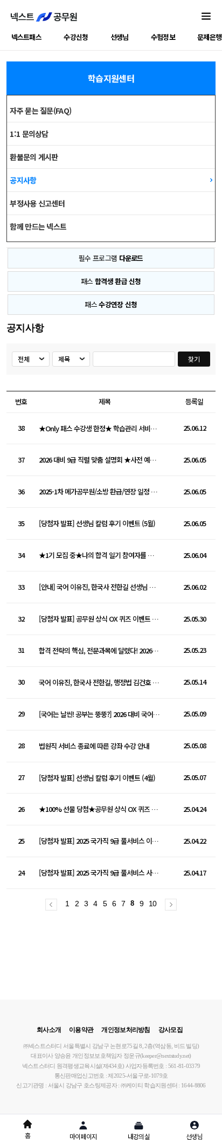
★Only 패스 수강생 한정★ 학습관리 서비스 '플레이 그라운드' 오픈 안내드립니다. (100, 428)
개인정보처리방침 (125, 1029)
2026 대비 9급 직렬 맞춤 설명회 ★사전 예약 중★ (100, 460)
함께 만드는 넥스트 (38, 226)
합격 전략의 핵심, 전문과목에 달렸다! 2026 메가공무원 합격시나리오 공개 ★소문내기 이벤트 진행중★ (100, 651)
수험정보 (163, 37)
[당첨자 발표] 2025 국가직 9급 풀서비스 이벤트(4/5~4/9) (100, 841)
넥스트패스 (26, 37)
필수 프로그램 (111, 258)
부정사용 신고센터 (37, 203)
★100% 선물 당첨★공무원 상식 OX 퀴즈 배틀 (100, 809)
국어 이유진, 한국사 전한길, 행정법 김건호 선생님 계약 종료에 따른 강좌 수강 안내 (100, 682)
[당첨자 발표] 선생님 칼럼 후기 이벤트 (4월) (97, 778)
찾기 (193, 358)
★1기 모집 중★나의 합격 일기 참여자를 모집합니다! (100, 555)
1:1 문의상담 (29, 133)
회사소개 (49, 1029)
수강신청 (76, 37)
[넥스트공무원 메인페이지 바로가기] (44, 17)
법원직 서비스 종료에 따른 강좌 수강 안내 (94, 746)
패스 (111, 281)
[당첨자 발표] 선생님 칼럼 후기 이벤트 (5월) (97, 523)
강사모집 (170, 1029)
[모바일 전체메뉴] (206, 17)
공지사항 (23, 180)
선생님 (119, 37)
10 (153, 903)
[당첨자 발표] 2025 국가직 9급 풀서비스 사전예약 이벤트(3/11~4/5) (100, 873)
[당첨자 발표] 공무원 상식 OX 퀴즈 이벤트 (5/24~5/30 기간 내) (100, 619)
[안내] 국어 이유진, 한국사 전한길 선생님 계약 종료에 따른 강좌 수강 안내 (100, 587)
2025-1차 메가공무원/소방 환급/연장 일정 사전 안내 (100, 492)
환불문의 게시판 (34, 156)
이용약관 (81, 1029)
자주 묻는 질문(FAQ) (40, 110)
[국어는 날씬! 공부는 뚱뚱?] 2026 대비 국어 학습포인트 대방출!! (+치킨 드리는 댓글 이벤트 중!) (100, 714)
